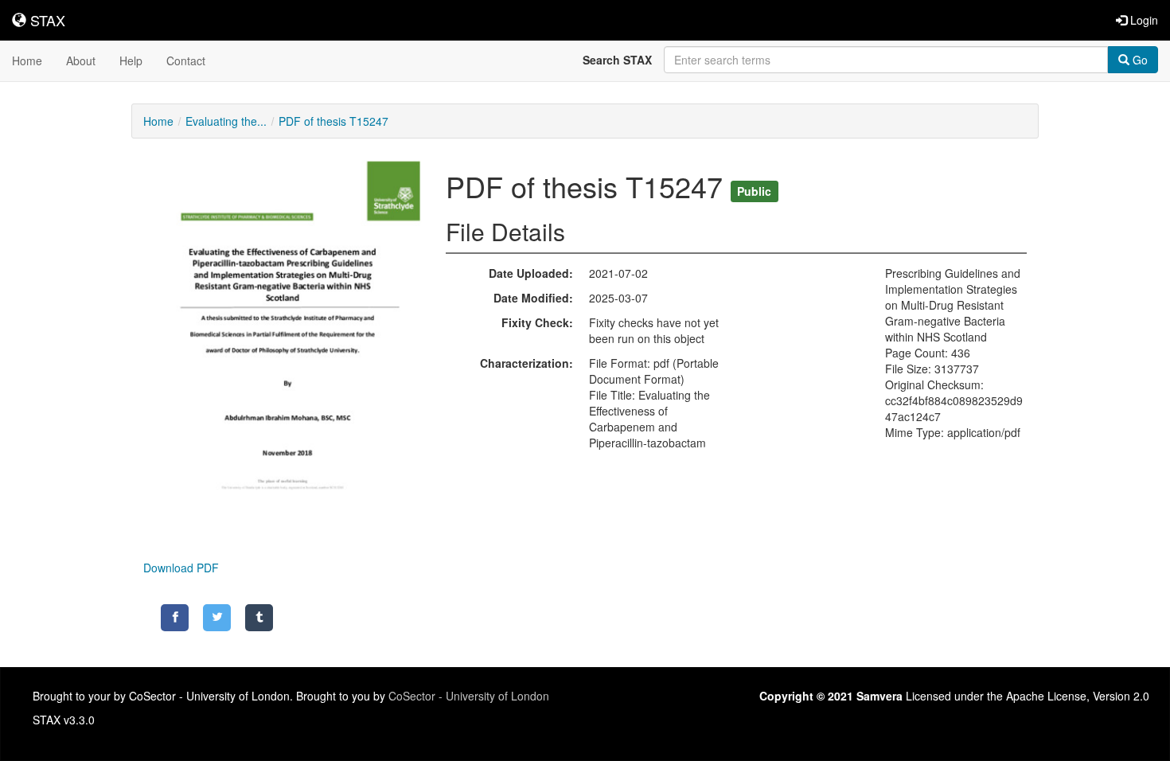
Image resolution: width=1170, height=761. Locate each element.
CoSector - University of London (468, 696)
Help (130, 60)
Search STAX (617, 60)
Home (27, 60)
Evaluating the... (226, 121)
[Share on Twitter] (217, 617)
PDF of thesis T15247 (333, 121)
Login (1142, 20)
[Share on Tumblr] (259, 617)
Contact (185, 60)
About (81, 60)
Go (1138, 60)
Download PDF (181, 568)
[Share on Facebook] (175, 617)
